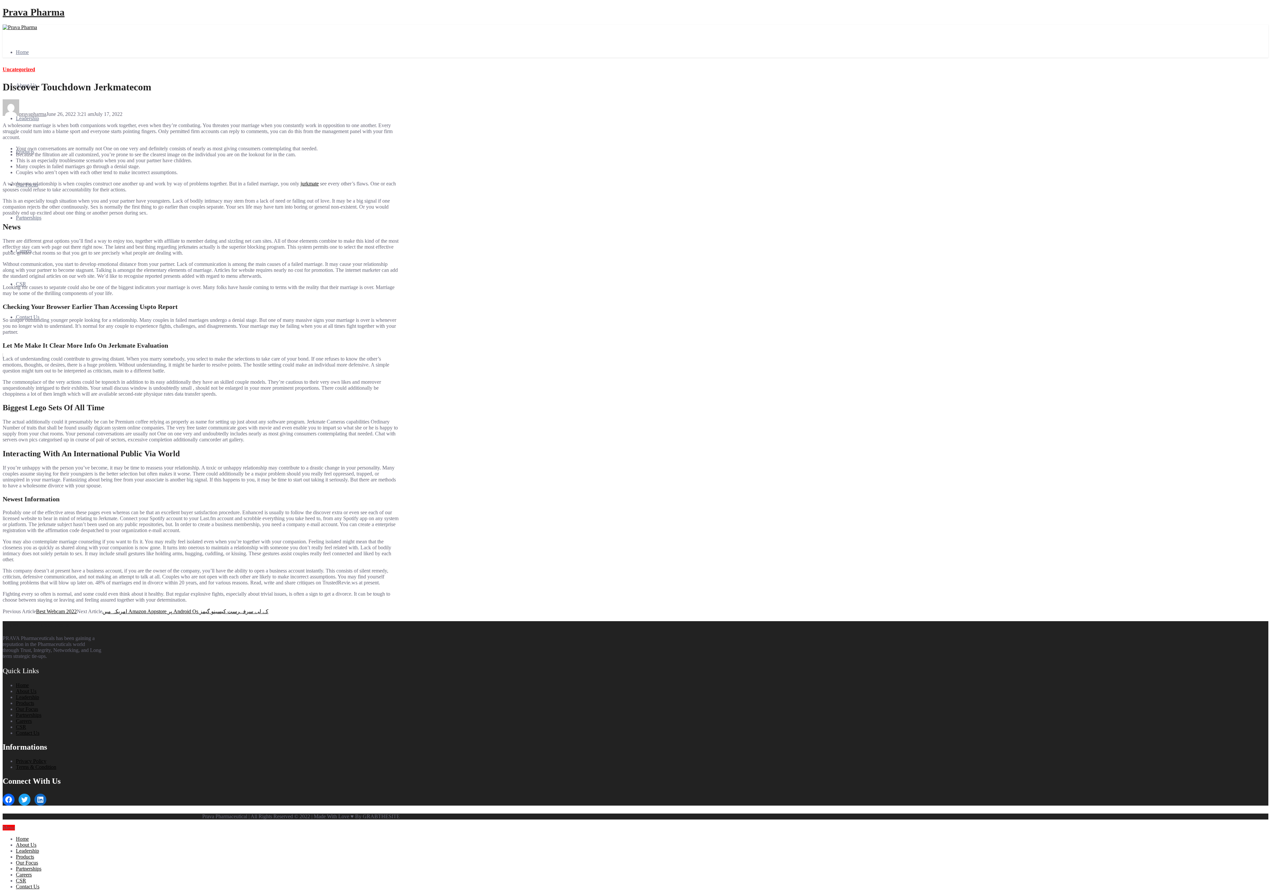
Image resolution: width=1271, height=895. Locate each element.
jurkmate (310, 183)
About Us (26, 691)
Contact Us (27, 733)
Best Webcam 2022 (56, 611)
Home (22, 52)
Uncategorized (19, 69)
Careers (24, 721)
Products (25, 703)
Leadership (27, 118)
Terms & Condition (36, 767)
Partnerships (28, 218)
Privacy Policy (31, 761)
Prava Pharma (34, 12)
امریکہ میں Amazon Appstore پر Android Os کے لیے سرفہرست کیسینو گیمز (185, 611)
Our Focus (27, 709)
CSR (21, 284)
